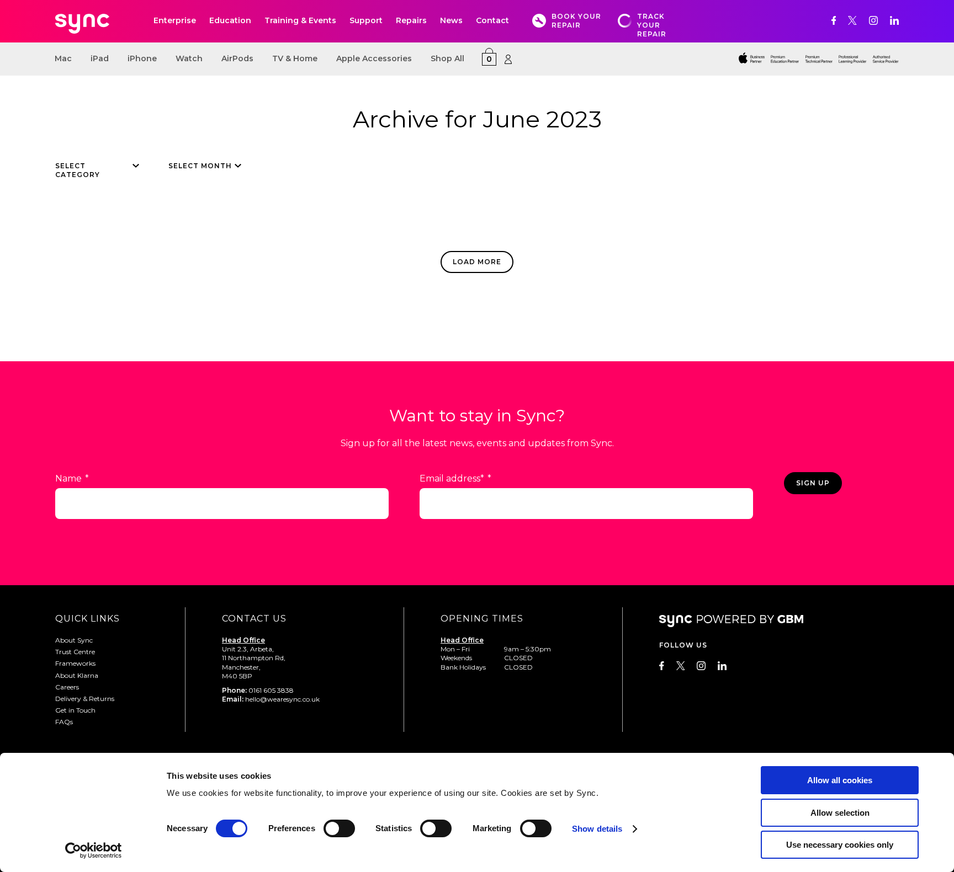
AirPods (237, 58)
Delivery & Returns (84, 698)
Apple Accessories (374, 58)
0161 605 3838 (271, 690)
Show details (597, 828)
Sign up (813, 483)
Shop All (447, 58)
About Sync (74, 640)
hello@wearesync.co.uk (282, 699)
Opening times (482, 618)
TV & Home (294, 58)
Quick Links (87, 618)
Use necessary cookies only (839, 844)
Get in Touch (75, 710)
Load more (477, 262)
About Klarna (76, 675)
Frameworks (75, 663)
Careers (67, 687)
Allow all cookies (839, 780)
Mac (63, 58)
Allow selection (840, 812)
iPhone (142, 58)
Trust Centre (75, 652)
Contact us (254, 618)
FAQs (64, 722)
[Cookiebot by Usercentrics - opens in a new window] (93, 850)
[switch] (339, 828)
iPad (100, 58)
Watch (189, 58)
